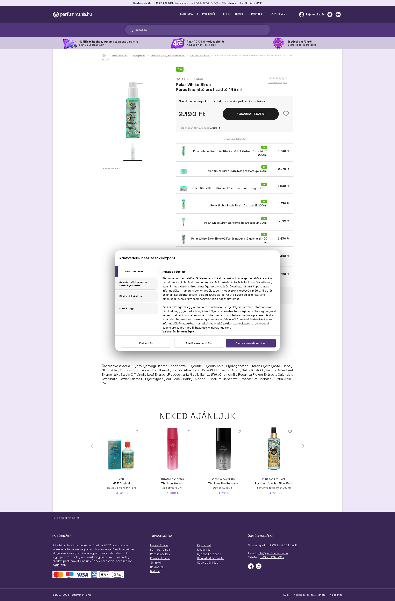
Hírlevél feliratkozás (210, 558)
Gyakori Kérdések (209, 554)
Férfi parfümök (160, 549)
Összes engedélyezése (251, 343)
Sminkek (155, 562)
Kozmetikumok (160, 558)
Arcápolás (138, 55)
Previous (92, 446)
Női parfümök (159, 545)
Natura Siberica (200, 55)
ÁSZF (286, 594)
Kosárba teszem (251, 114)
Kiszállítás (246, 3)
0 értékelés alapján (277, 82)
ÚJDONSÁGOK (189, 14)
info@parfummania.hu (273, 553)
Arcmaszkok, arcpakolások (168, 55)
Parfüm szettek (160, 554)
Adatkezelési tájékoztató (310, 594)
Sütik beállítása (207, 562)
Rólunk (155, 571)
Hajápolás (157, 567)
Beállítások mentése (199, 343)
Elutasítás (146, 343)
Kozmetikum (120, 55)
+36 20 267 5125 (272, 557)
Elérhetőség (229, 3)
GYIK (259, 3)
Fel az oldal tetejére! (65, 518)
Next (303, 446)
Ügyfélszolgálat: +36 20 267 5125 (153, 3)
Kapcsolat (204, 545)
